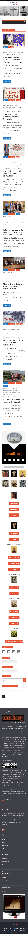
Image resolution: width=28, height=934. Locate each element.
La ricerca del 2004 (14, 557)
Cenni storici (14, 503)
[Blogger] (13, 651)
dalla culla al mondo (8, 105)
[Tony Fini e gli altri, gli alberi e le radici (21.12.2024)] (14, 150)
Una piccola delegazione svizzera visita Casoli (13, 400)
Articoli (5, 47)
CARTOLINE (14, 617)
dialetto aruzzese (20, 331)
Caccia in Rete (14, 587)
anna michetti (7, 329)
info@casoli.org (6, 805)
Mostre (17, 270)
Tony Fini (18, 166)
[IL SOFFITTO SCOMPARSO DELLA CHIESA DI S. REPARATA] (5, 481)
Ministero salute (6, 868)
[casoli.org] (14, 8)
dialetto (14, 331)
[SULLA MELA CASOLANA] (14, 632)
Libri (22, 324)
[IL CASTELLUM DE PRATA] (22, 472)
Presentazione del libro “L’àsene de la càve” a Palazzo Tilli (13, 342)
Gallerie (18, 214)
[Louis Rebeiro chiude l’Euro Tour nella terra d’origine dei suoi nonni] (14, 40)
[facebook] (3, 651)
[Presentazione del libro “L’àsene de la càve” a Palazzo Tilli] (14, 317)
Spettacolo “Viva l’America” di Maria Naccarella (11, 116)
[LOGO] (13, 715)
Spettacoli (18, 100)
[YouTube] (8, 651)
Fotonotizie (19, 383)
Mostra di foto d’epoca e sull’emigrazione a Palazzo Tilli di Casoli (13, 286)
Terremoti (4, 858)
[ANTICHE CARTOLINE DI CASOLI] (22, 481)
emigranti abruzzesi (7, 107)
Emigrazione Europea (7, 394)
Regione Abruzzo (6, 881)
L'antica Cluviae (14, 533)
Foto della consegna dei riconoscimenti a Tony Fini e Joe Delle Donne (13, 232)
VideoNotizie (5, 845)
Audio (3, 848)
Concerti (11, 47)
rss (2, 852)
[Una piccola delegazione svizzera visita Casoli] (14, 376)
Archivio (14, 515)
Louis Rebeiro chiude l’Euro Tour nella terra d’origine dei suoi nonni (13, 59)
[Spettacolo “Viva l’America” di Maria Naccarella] (14, 93)
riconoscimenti (12, 166)
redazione (14, 50)
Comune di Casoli (6, 887)
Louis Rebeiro (21, 52)
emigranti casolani (13, 52)
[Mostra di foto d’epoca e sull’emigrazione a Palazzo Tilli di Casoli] (14, 263)
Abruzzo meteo (5, 864)
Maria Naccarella (6, 109)
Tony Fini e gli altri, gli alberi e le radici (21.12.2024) (12, 173)
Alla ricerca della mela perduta (14, 641)
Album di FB (14, 623)
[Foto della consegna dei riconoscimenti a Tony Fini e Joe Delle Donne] (14, 207)
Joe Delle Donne (6, 222)
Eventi (17, 157)
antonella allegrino (15, 329)
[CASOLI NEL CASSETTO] (14, 481)
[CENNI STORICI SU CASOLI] (5, 472)
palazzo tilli (13, 109)
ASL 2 (3, 871)
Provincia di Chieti (6, 884)
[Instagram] (18, 651)
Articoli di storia (14, 509)
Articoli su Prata (14, 563)
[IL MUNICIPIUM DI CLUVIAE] (14, 472)
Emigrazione (11, 100)
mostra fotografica (7, 279)
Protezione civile (6, 861)
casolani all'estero (8, 162)
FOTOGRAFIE (14, 611)
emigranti (6, 52)
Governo (4, 877)
